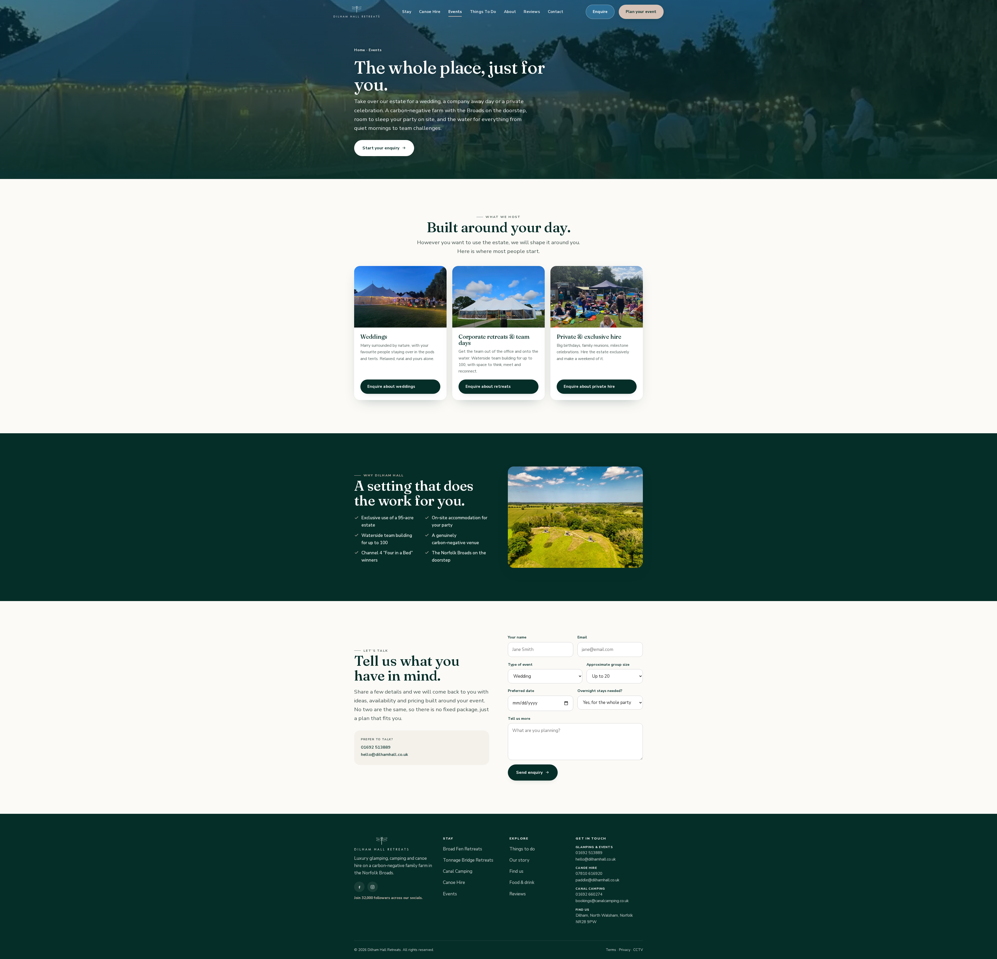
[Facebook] (359, 887)
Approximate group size (608, 664)
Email (582, 637)
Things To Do (483, 11)
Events (455, 11)
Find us (516, 871)
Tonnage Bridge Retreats (468, 860)
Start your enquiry (380, 148)
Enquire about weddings (391, 386)
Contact (555, 11)
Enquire (600, 11)
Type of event (520, 664)
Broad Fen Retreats (462, 849)
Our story (519, 860)
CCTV (638, 949)
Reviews (532, 11)
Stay (406, 11)
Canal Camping (457, 871)
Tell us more (519, 718)
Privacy (624, 949)
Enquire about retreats (488, 386)
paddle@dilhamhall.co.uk (597, 880)
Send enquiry (529, 772)
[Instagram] (372, 887)
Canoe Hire (429, 11)
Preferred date (521, 690)
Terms (611, 949)
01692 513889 (375, 747)
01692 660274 (589, 894)
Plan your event (641, 11)
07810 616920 (589, 873)
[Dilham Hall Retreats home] (356, 12)
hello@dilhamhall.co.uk (384, 754)
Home (359, 50)
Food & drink (521, 882)
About (510, 11)
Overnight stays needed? (599, 690)
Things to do (522, 849)
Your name (517, 637)
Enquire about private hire (589, 386)
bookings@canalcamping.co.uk (602, 900)
